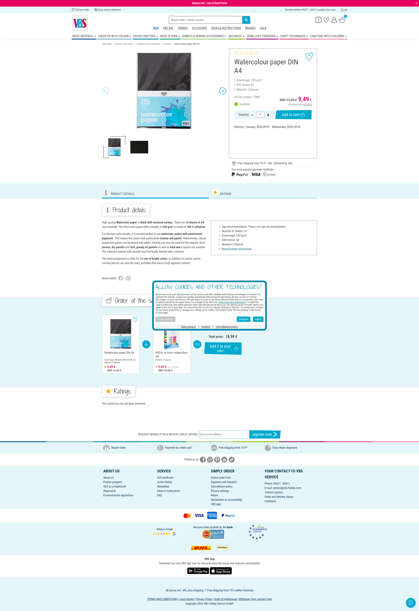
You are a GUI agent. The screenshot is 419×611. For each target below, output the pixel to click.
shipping (307, 104)
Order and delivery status (279, 496)
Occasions (199, 28)
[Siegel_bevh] (213, 534)
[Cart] (342, 20)
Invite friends (164, 482)
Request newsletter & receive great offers (167, 434)
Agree (258, 319)
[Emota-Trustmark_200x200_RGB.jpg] (257, 531)
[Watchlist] (326, 20)
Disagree (243, 319)
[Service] (318, 20)
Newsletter (163, 486)
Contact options (274, 492)
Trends (183, 28)
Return (214, 495)
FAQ (159, 495)
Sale (263, 28)
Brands (250, 28)
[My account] (334, 20)
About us (108, 477)
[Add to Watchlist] (309, 56)
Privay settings (165, 319)
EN (345, 9)
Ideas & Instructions (226, 28)
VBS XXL (168, 28)
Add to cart (290, 114)
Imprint (206, 326)
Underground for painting (148, 43)
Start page (107, 43)
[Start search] (246, 20)
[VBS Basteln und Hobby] (80, 23)
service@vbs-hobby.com (287, 488)
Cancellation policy (222, 486)
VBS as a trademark (114, 486)
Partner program (112, 482)
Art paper (167, 43)
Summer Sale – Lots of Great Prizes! (209, 2)
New (156, 28)
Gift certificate (165, 477)
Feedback (270, 501)
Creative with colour (124, 43)
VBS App (216, 504)
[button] (105, 91)
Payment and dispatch (224, 482)
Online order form (221, 477)
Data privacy (188, 326)
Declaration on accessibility (226, 499)
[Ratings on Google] (164, 531)
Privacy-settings (220, 491)
